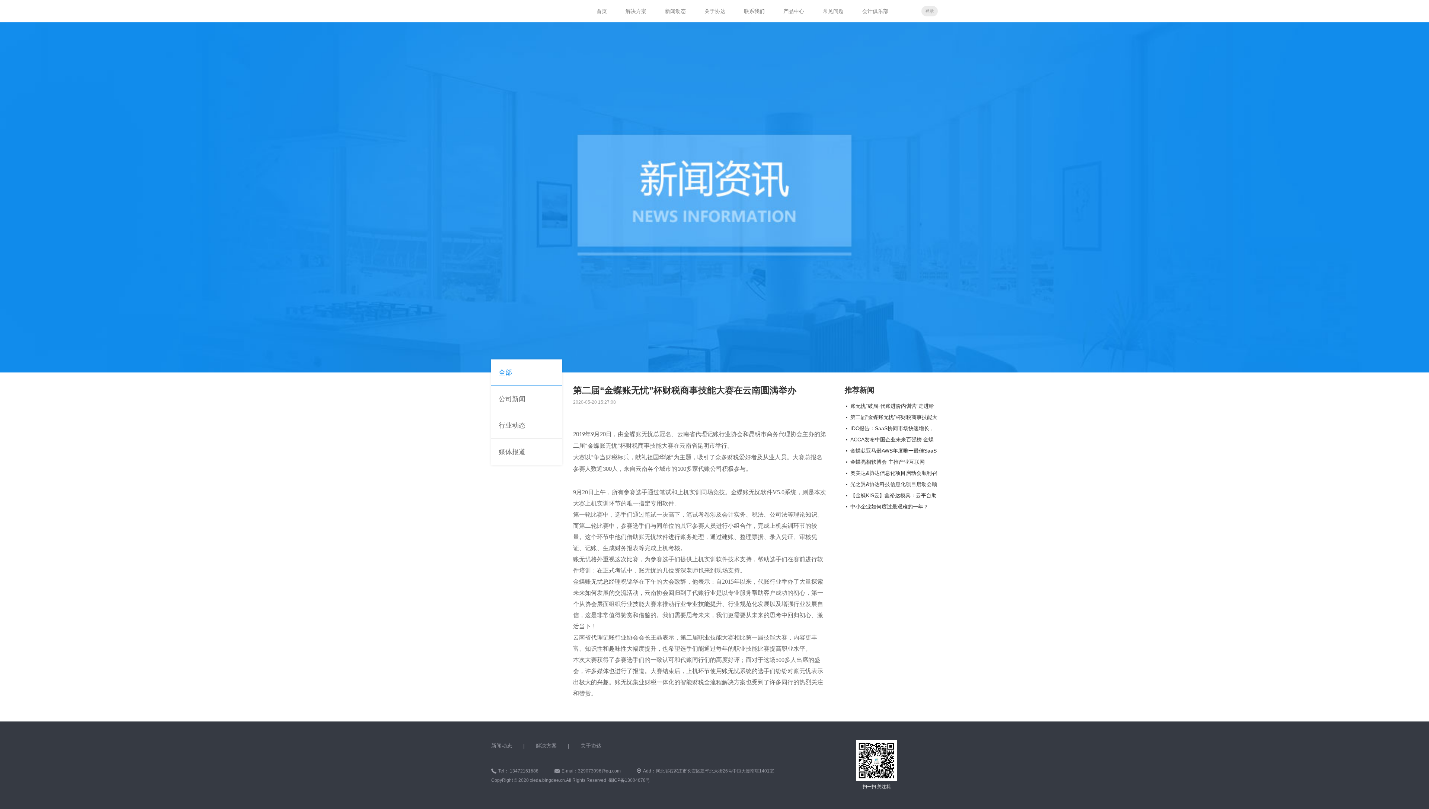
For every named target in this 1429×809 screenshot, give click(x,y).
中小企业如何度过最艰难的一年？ (889, 507)
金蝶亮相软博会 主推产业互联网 (887, 462)
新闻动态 (675, 11)
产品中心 (793, 11)
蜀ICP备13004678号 (629, 780)
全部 (505, 372)
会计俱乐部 (875, 11)
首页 (602, 11)
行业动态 (512, 425)
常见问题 (833, 11)
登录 (929, 11)
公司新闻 (512, 399)
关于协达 (714, 11)
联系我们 (754, 11)
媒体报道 (512, 452)
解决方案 (636, 11)
